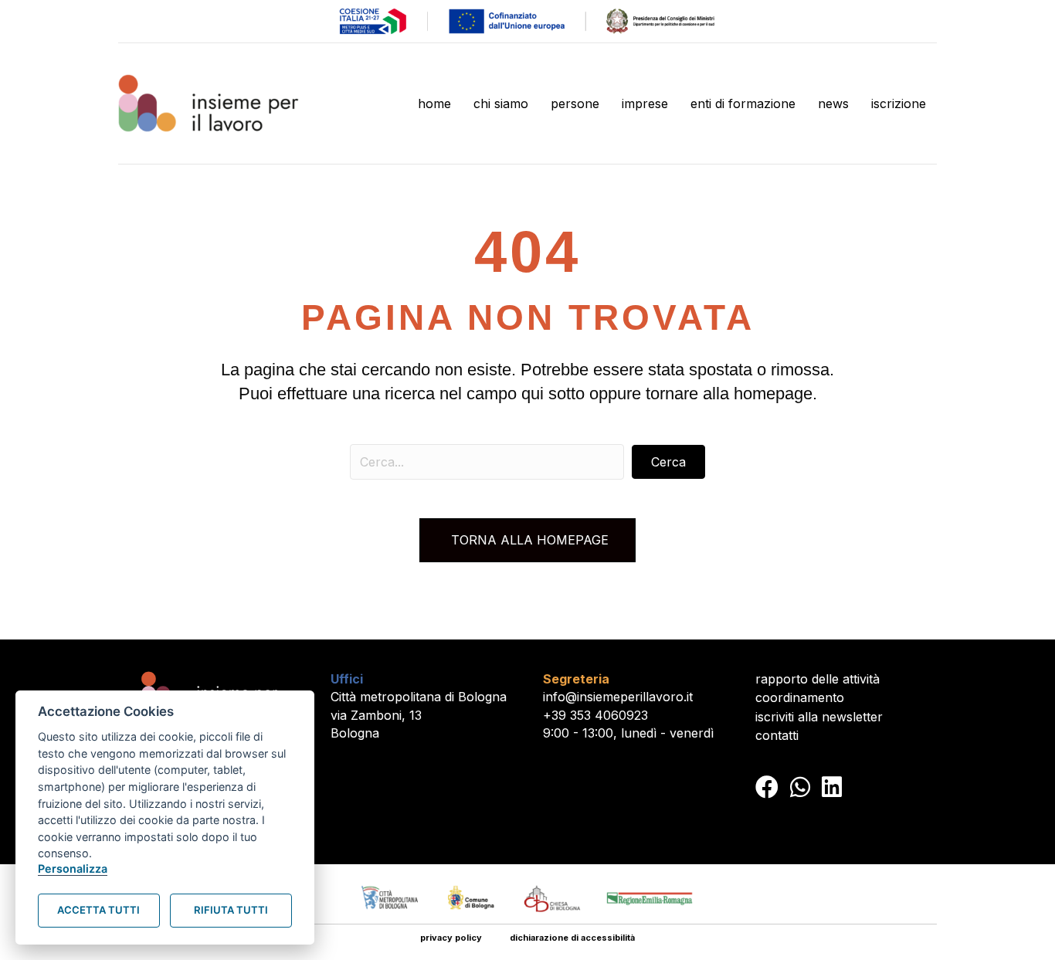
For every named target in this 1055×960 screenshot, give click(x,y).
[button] (668, 462)
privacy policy (451, 937)
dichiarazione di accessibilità (572, 937)
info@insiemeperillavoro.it (618, 696)
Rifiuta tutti (231, 910)
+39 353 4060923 (595, 715)
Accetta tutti (98, 910)
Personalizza (72, 868)
